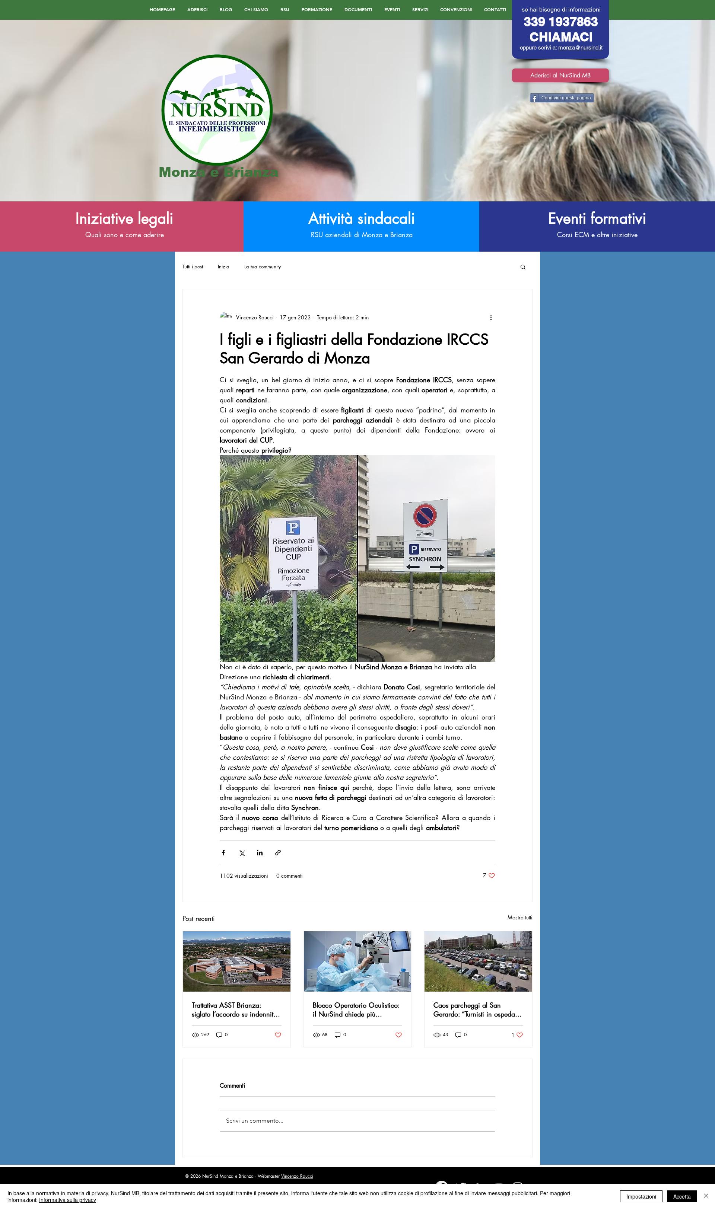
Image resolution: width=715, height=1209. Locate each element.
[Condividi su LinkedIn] (259, 852)
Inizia (223, 266)
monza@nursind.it (580, 47)
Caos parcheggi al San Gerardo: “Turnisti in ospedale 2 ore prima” (476, 1009)
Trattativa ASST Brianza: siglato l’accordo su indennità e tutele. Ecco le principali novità (234, 1009)
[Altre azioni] (490, 317)
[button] (523, 266)
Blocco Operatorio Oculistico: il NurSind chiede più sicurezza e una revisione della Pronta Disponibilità (356, 1009)
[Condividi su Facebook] (223, 852)
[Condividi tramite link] (278, 852)
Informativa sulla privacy (67, 1199)
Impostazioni (641, 1196)
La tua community (262, 266)
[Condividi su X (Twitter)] (241, 852)
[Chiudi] (706, 1196)
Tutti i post (192, 266)
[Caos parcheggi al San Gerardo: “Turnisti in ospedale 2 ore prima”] (478, 961)
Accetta (682, 1196)
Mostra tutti (520, 917)
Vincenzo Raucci (297, 1176)
